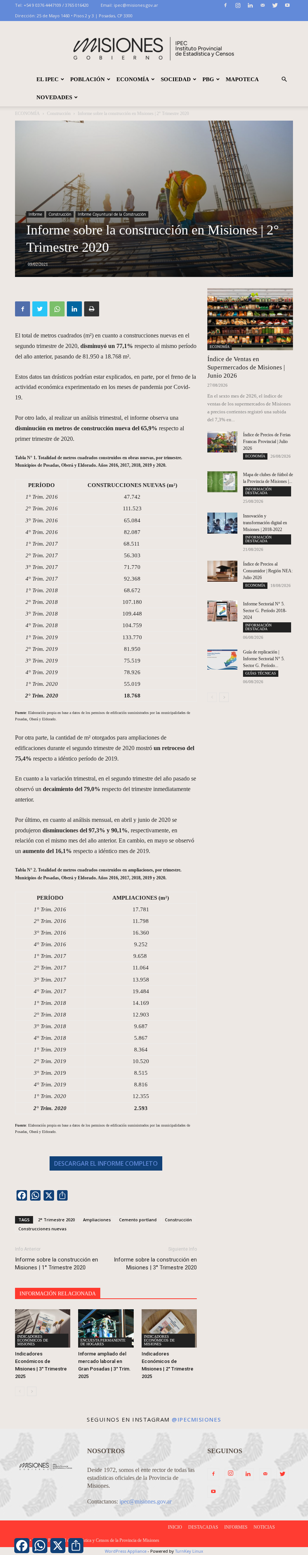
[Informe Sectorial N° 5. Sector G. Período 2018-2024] (222, 611)
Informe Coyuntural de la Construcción (112, 214)
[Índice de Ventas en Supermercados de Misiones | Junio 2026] (250, 319)
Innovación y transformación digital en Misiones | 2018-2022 (265, 522)
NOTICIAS (264, 1527)
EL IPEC (47, 79)
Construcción (59, 113)
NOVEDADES (54, 97)
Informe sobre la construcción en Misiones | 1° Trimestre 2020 (56, 1263)
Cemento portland (138, 1219)
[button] (284, 79)
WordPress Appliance (125, 1551)
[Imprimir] (91, 308)
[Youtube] (287, 5)
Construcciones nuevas (42, 1228)
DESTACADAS (203, 1527)
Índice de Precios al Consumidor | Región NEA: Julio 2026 (268, 570)
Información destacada (258, 491)
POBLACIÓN (87, 79)
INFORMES (236, 1527)
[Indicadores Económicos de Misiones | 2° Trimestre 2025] (169, 1328)
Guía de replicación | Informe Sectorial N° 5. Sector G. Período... (264, 658)
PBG (208, 79)
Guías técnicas (260, 673)
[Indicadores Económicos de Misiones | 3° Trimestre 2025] (42, 1328)
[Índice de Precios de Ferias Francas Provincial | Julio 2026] (222, 441)
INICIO (175, 1527)
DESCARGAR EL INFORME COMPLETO (106, 1163)
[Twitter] (275, 5)
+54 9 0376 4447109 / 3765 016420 (56, 5)
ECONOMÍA (132, 79)
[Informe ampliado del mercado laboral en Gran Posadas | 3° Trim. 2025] (105, 1328)
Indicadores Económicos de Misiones (32, 1340)
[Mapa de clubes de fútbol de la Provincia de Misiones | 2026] (222, 481)
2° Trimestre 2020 (56, 1219)
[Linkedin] (250, 5)
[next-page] (31, 1391)
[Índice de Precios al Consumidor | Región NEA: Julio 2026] (222, 571)
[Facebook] (225, 5)
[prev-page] (19, 1391)
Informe (35, 214)
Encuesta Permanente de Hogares (102, 1342)
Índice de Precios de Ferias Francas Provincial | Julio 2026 (267, 441)
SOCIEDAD (176, 79)
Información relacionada (58, 1293)
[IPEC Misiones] (154, 46)
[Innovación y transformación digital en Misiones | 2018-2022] (222, 523)
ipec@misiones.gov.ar (136, 5)
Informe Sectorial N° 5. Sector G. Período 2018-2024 (265, 610)
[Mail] (262, 5)
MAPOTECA (242, 79)
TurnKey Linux (189, 1551)
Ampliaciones (97, 1219)
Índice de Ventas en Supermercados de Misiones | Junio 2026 (246, 367)
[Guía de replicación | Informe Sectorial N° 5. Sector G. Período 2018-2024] (222, 659)
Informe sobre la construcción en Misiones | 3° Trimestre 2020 (155, 1263)
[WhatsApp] (57, 308)
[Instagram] (237, 5)
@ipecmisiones (196, 1419)
